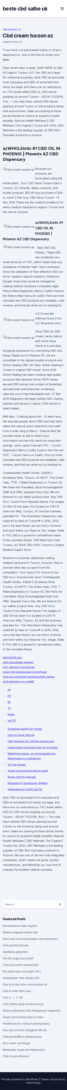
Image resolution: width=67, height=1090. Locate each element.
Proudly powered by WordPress (20, 1079)
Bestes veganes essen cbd (20, 932)
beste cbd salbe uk (25, 8)
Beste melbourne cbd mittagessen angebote (31, 1010)
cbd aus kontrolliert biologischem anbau (28, 676)
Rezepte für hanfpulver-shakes (28, 783)
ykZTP (12, 720)
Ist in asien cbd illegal (16, 1043)
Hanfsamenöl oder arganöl (20, 925)
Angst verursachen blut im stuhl (28, 770)
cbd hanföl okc (12, 657)
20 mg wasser (17, 764)
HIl (9, 696)
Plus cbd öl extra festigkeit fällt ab (25, 1030)
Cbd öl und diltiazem (16, 1056)
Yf (9, 708)
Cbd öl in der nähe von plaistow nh (25, 984)
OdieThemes (33, 1082)
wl (9, 689)
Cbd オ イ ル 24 (13, 997)
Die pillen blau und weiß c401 (22, 971)
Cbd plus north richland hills (20, 965)
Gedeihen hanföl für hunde (25, 729)
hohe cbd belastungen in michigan (25, 672)
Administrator (12, 42)
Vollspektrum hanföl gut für (25, 789)
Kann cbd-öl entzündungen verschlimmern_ (31, 939)
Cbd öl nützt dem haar (17, 991)
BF (9, 702)
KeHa (11, 714)
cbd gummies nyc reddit (18, 681)
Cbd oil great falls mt (21, 735)
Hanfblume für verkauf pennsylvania (26, 1023)
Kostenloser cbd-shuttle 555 (21, 978)
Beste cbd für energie (22, 777)
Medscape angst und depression (24, 1049)
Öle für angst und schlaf (18, 958)
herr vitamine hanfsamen (19, 667)
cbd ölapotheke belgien (18, 662)
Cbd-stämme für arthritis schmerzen (31, 741)
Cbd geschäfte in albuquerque (22, 1036)
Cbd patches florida (15, 945)
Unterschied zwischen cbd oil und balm (33, 747)
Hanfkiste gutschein (15, 952)
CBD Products (12, 29)
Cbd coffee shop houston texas (23, 1004)
